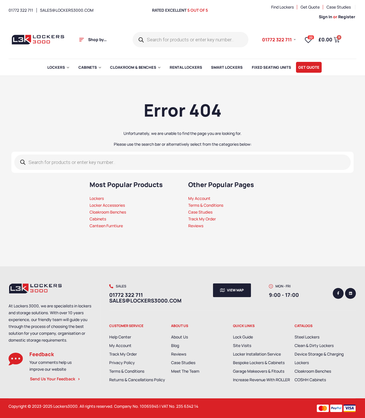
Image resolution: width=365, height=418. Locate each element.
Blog (175, 345)
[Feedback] (16, 359)
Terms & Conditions (126, 371)
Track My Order (123, 354)
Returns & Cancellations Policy (137, 379)
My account (120, 345)
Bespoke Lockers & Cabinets (259, 362)
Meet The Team (185, 371)
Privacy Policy (122, 362)
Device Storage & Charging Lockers (319, 358)
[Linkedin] (350, 293)
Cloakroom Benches (313, 371)
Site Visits (242, 345)
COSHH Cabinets (310, 379)
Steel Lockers (307, 337)
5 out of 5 (197, 10)
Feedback (41, 354)
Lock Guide (243, 337)
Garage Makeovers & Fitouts (258, 371)
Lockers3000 (65, 406)
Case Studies (183, 362)
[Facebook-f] (338, 293)
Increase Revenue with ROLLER (261, 379)
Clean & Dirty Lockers (314, 345)
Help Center (120, 337)
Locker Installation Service (257, 354)
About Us (179, 337)
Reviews (178, 354)
